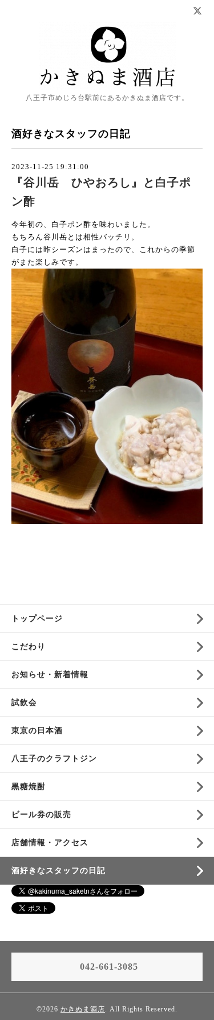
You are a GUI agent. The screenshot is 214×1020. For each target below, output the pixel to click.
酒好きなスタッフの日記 (58, 870)
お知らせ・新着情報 (49, 674)
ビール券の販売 (41, 814)
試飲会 (24, 702)
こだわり (28, 646)
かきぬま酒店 (82, 1009)
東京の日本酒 (37, 730)
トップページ (37, 618)
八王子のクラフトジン (54, 758)
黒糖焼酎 (28, 786)
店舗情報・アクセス (49, 842)
